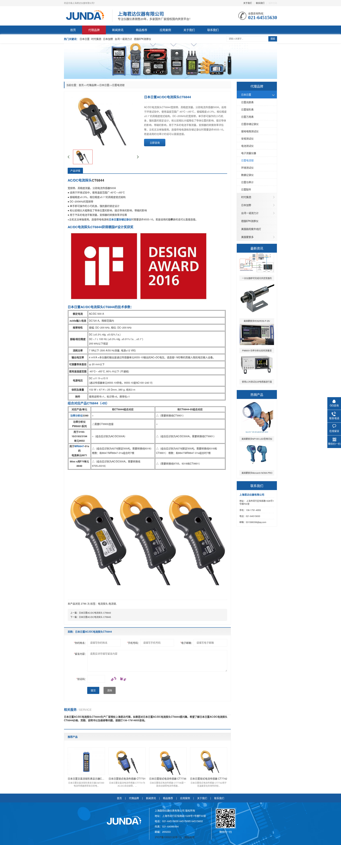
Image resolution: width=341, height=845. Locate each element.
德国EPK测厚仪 (142, 39)
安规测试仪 (247, 138)
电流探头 (103, 603)
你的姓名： (80, 642)
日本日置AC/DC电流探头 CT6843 (95, 612)
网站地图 (189, 837)
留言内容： (80, 653)
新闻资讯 (117, 30)
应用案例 (165, 30)
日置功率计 (247, 182)
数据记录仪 (247, 175)
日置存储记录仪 (250, 124)
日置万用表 (247, 116)
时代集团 (96, 39)
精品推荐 (141, 30)
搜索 (272, 38)
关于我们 (247, 2)
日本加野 (108, 39)
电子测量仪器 (248, 153)
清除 (109, 690)
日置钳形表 (247, 109)
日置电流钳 (247, 160)
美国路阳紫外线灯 (251, 229)
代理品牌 (94, 30)
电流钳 (112, 603)
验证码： (81, 679)
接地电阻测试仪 (250, 131)
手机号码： (133, 642)
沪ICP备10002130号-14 (168, 837)
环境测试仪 (247, 167)
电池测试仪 (247, 146)
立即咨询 (155, 142)
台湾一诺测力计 (123, 39)
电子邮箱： (187, 642)
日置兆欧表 (247, 102)
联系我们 (260, 2)
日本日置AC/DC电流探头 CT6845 (95, 616)
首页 (73, 30)
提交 (93, 690)
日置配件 (246, 189)
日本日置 (85, 39)
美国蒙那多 (247, 237)
